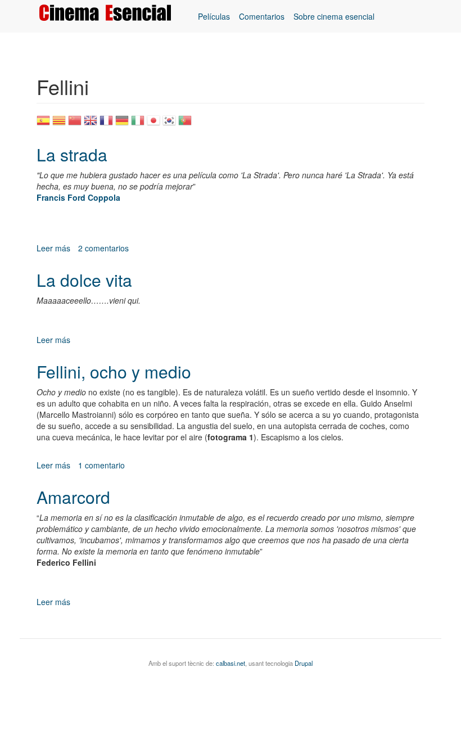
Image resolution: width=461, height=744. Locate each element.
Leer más (53, 248)
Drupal (304, 663)
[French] (106, 124)
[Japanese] (153, 124)
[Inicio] (109, 12)
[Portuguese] (185, 124)
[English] (90, 124)
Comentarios (261, 16)
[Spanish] (43, 124)
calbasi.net (230, 663)
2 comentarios (103, 248)
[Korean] (169, 124)
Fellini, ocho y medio (114, 371)
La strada (72, 154)
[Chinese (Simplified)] (75, 124)
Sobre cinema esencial (333, 16)
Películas (214, 16)
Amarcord (73, 497)
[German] (122, 124)
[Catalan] (59, 124)
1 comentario (101, 465)
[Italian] (137, 124)
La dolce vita (84, 280)
